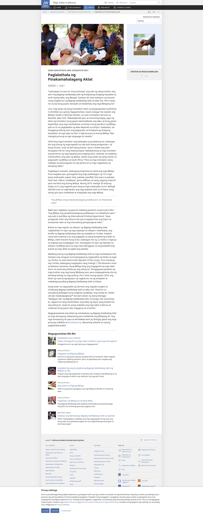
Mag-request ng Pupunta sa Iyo (104, 458)
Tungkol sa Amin (99, 451)
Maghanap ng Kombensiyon (124, 456)
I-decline (54, 510)
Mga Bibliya (73, 449)
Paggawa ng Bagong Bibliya (71, 353)
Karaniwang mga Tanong (102, 455)
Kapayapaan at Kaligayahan (54, 464)
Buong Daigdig (98, 484)
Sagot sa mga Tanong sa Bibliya (55, 449)
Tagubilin (72, 478)
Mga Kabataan (50, 470)
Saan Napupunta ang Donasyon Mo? (79, 12)
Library (45, 12)
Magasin (72, 465)
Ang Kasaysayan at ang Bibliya (54, 483)
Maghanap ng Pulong (146, 450)
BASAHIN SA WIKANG (151, 17)
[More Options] (158, 12)
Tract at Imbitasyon (76, 459)
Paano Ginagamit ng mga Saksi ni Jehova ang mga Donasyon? (87, 341)
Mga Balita (97, 445)
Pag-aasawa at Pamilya (52, 467)
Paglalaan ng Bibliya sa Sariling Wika (75, 400)
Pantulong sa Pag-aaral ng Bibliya (56, 461)
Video (71, 484)
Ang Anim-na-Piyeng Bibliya (71, 385)
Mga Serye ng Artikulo (57, 12)
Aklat (71, 453)
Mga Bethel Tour (99, 465)
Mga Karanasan (99, 480)
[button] (73, 7)
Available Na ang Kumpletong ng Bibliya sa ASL (85, 369)
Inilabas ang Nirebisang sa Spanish (86, 415)
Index (71, 475)
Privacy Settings (63, 504)
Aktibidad (97, 477)
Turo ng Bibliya (50, 445)
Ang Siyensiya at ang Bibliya (54, 480)
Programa (73, 472)
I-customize (66, 510)
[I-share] (154, 12)
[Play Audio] (149, 12)
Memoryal (97, 471)
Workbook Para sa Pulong (78, 468)
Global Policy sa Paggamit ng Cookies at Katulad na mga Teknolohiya (91, 502)
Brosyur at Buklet (75, 456)
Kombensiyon (98, 474)
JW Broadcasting (75, 481)
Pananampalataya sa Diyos (53, 477)
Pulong (96, 468)
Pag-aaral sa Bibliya (51, 458)
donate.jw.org (74, 322)
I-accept (45, 510)
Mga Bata (48, 474)
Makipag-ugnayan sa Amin (102, 461)
